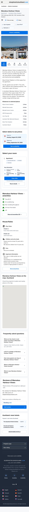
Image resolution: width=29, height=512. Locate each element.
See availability (15, 146)
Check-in (9, 135)
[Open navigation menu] (2, 2)
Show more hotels (14, 431)
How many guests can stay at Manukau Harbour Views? (12, 358)
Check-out (9, 140)
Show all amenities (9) (14, 214)
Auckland (3, 6)
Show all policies (14, 268)
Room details (13, 184)
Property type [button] (7, 443)
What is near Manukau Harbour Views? (12, 371)
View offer (15, 178)
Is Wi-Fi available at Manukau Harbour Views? (12, 352)
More (14, 484)
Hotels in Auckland (12, 6)
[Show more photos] (14, 43)
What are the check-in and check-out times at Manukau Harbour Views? (12, 340)
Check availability (14, 32)
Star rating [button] (7, 447)
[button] (9, 20)
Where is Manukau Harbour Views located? (11, 365)
